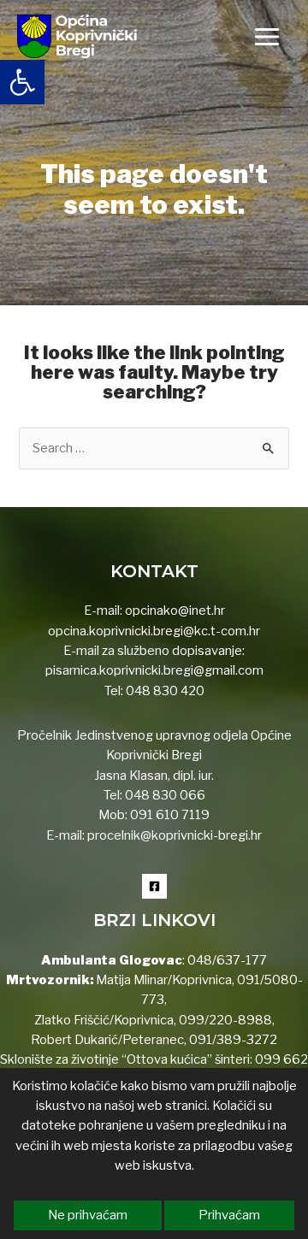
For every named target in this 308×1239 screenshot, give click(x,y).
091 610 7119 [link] (170, 815)
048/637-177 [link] (226, 960)
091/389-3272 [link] (233, 1039)
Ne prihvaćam (87, 1215)
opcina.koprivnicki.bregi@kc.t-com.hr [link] (154, 631)
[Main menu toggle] (267, 37)
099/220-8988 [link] (225, 1020)
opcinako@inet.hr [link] (175, 610)
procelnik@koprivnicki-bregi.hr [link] (174, 835)
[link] (22, 82)
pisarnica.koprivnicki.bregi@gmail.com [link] (154, 670)
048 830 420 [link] (163, 691)
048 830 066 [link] (163, 795)
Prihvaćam (229, 1215)
